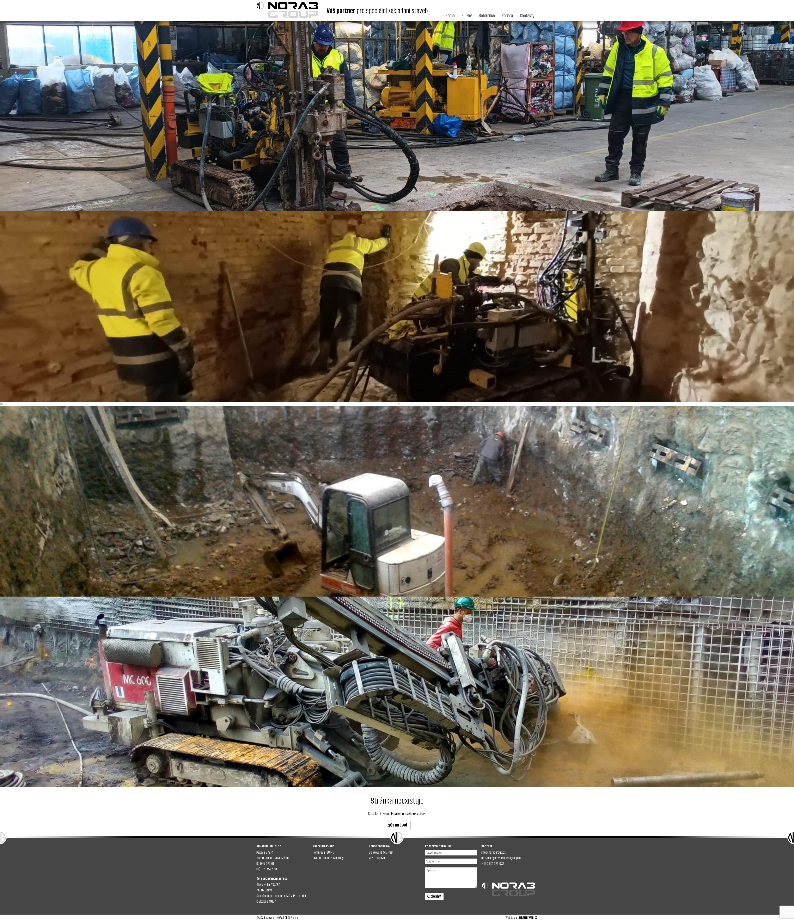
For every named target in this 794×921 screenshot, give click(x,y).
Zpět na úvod (397, 825)
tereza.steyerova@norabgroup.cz (501, 857)
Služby (467, 15)
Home (450, 15)
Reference (487, 15)
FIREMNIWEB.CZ (528, 917)
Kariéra (507, 15)
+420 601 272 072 (492, 863)
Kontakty (527, 15)
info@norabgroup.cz (493, 852)
